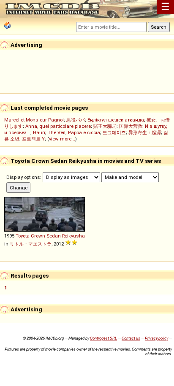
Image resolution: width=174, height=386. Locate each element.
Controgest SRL (103, 338)
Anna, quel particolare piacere (58, 126)
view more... (62, 139)
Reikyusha (73, 236)
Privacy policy (156, 338)
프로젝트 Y (33, 139)
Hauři (39, 132)
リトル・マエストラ (31, 244)
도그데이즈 (114, 132)
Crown (38, 236)
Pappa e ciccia (84, 132)
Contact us (131, 338)
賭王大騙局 (105, 126)
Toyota (23, 236)
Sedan (53, 236)
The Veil (56, 132)
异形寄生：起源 (144, 132)
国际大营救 (130, 126)
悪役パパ (75, 120)
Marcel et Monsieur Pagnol (34, 120)
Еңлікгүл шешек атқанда (115, 120)
